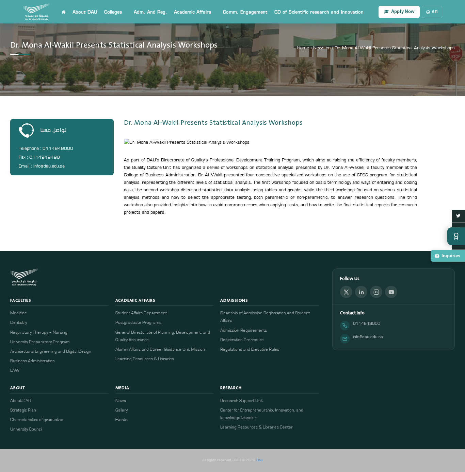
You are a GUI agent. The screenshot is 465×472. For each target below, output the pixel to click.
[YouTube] (391, 292)
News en (322, 48)
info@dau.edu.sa (368, 337)
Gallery (121, 410)
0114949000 (366, 323)
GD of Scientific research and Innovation (319, 12)
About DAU (85, 12)
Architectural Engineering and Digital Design (50, 351)
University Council (26, 429)
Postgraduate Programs (138, 322)
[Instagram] (376, 292)
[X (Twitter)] (346, 292)
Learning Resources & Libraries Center (256, 427)
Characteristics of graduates (36, 420)
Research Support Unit (241, 401)
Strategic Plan (23, 410)
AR (435, 11)
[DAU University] (36, 11)
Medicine (18, 313)
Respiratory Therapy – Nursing (38, 332)
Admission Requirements (243, 330)
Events (121, 420)
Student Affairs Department (141, 313)
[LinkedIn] (361, 292)
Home (303, 48)
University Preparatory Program (40, 342)
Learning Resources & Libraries (144, 359)
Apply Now (402, 12)
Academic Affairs (192, 12)
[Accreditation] (456, 236)
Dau (259, 460)
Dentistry (18, 322)
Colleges (113, 12)
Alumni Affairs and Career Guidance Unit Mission (160, 349)
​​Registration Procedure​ (242, 340)
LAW (14, 370)
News (120, 401)
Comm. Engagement (245, 12)
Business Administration (32, 361)
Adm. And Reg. (150, 12)
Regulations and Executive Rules (249, 349)
